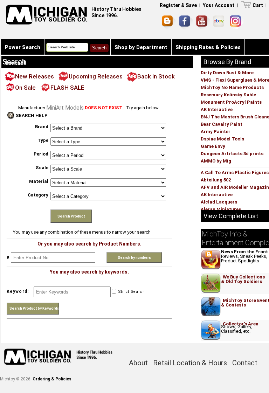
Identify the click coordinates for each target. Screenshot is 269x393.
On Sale (25, 87)
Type (42, 140)
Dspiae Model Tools (222, 139)
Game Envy (213, 146)
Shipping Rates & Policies (208, 47)
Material (38, 181)
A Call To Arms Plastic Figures (235, 172)
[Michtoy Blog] (169, 22)
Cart (258, 5)
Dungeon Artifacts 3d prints (232, 153)
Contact (15, 63)
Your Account (218, 5)
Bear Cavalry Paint (221, 124)
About (138, 363)
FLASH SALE (67, 87)
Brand (41, 126)
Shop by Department (141, 47)
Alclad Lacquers (219, 202)
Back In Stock (156, 76)
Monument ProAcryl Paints (231, 102)
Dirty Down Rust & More (227, 72)
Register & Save (178, 5)
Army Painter (215, 131)
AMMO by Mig (216, 161)
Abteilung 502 (216, 179)
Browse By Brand (227, 62)
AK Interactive (217, 109)
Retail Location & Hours (190, 363)
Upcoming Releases (96, 76)
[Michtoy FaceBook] (186, 22)
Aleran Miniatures (221, 209)
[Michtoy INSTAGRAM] (236, 22)
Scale (42, 167)
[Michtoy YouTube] (203, 22)
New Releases (34, 76)
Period (41, 154)
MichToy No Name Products (232, 87)
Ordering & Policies (52, 379)
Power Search (22, 47)
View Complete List (231, 216)
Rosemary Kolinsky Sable (228, 94)
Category (38, 195)
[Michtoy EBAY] (220, 22)
